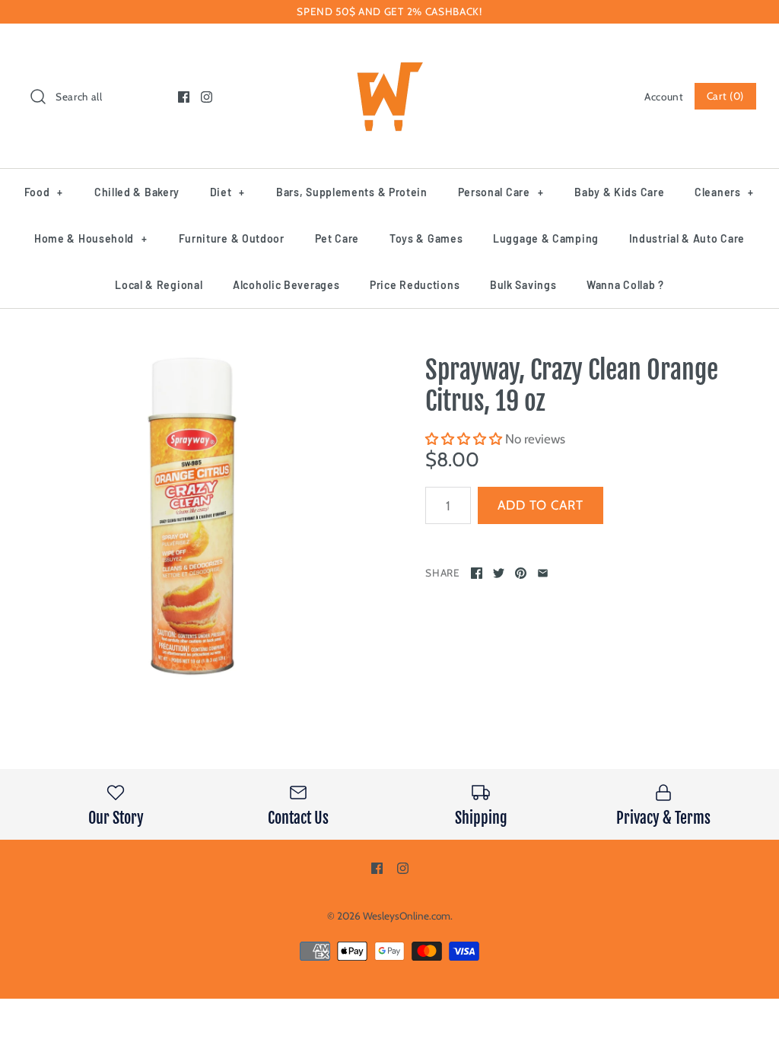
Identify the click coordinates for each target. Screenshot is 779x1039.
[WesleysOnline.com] (389, 48)
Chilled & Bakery (137, 192)
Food (43, 192)
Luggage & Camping (546, 238)
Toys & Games (426, 238)
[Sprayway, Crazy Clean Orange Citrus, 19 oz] (192, 516)
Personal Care (501, 192)
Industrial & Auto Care (687, 238)
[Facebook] (183, 97)
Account (664, 97)
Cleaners (724, 192)
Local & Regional (158, 284)
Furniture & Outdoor (232, 238)
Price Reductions (414, 284)
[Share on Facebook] (476, 573)
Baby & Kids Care (619, 192)
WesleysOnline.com (406, 916)
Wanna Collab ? (625, 284)
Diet (227, 192)
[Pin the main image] (520, 573)
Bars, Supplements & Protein (352, 192)
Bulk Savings (523, 284)
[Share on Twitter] (498, 573)
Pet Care (337, 238)
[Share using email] (542, 573)
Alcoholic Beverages (286, 284)
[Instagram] (206, 97)
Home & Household (91, 238)
